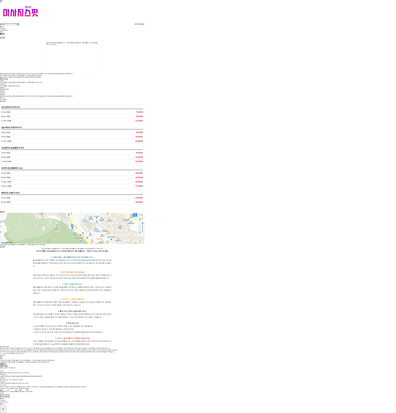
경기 (3, 376)
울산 (18, 376)
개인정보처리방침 (10, 383)
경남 (38, 376)
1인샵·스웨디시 (16, 372)
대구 (11, 376)
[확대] (142, 218)
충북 (26, 376)
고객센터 (20, 379)
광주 (13, 376)
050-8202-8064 (4, 89)
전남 (33, 376)
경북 (36, 376)
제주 (41, 376)
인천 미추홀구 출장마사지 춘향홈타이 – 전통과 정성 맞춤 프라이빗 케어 (23, 362)
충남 (28, 376)
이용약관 (2, 383)
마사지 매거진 (25, 372)
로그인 (136, 24)
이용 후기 (15, 379)
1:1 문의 (26, 383)
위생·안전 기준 (19, 383)
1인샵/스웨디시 (4, 30)
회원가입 (141, 24)
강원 (23, 376)
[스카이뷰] (140, 215)
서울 (1, 376)
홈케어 (2, 26)
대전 (16, 376)
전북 (31, 376)
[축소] (142, 234)
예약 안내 (2, 379)
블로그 (2, 32)
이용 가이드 (9, 379)
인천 (6, 376)
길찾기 (44, 244)
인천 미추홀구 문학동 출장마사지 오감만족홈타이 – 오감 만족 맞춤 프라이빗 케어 (26, 360)
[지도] (135, 215)
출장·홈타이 (3, 372)
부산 (8, 376)
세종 (21, 376)
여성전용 (2, 28)
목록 (1, 358)
